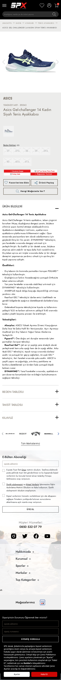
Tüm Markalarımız (30, 443)
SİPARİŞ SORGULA (30, 639)
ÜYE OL (30, 509)
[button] (57, 62)
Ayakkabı (29, 23)
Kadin (18, 23)
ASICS (7, 98)
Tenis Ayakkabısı (46, 23)
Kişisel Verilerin (32, 484)
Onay (24, 469)
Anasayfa (7, 23)
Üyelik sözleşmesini (14, 484)
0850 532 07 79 (30, 527)
